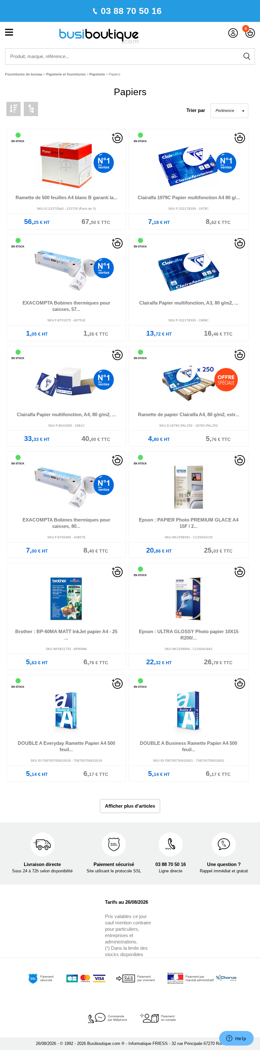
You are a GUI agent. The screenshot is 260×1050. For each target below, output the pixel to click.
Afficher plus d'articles (130, 806)
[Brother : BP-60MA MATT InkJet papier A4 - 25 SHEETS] (66, 599)
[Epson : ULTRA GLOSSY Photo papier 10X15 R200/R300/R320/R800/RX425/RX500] (188, 599)
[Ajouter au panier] (117, 137)
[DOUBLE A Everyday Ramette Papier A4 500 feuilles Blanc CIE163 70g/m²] (66, 710)
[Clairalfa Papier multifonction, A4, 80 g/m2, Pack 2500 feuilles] (66, 382)
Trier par (195, 110)
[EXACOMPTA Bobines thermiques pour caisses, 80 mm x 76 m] (66, 487)
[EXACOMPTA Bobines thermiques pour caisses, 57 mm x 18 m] (66, 270)
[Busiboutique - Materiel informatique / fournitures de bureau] (99, 35)
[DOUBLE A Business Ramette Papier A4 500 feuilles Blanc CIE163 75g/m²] (188, 710)
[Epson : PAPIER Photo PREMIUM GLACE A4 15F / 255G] (188, 487)
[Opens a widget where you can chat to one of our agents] (236, 1039)
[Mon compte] (233, 33)
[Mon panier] (250, 33)
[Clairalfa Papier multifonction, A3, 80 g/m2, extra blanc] (188, 270)
